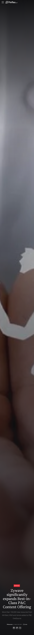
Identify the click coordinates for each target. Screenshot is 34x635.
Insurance (16, 585)
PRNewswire (10, 624)
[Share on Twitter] (17, 628)
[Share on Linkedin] (20, 628)
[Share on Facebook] (14, 628)
